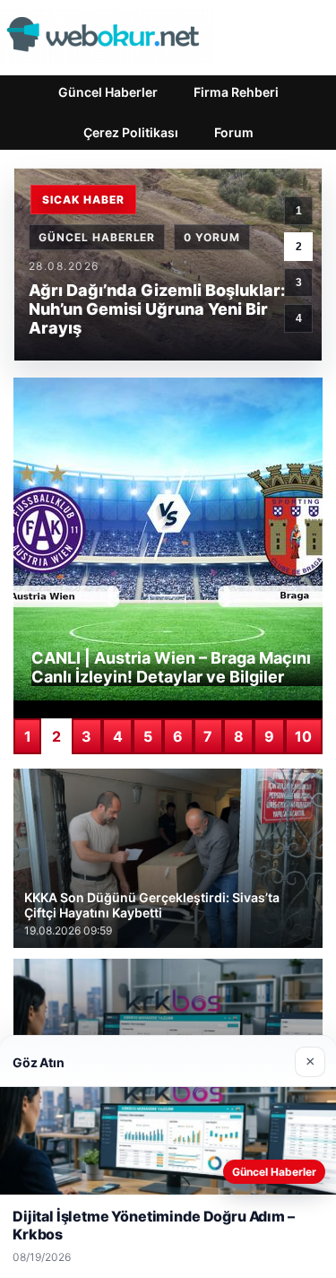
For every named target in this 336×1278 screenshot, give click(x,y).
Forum (234, 132)
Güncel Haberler (108, 92)
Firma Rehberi (236, 92)
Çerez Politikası (130, 132)
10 (303, 736)
